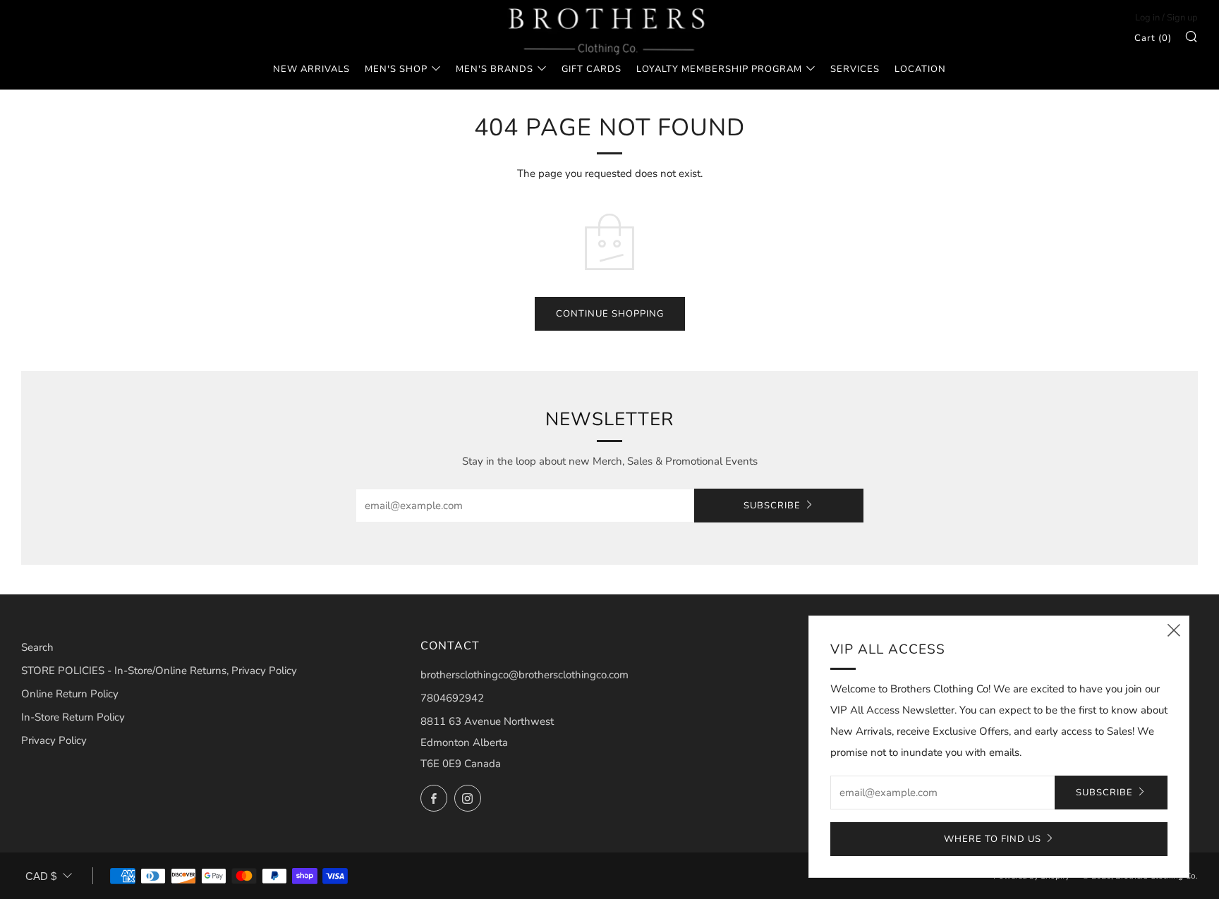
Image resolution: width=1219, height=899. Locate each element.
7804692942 (452, 698)
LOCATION (920, 69)
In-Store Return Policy (73, 717)
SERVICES (855, 69)
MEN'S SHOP (396, 69)
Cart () (1153, 38)
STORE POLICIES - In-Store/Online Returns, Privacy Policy (159, 670)
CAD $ (40, 876)
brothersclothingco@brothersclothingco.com (524, 675)
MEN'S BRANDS (494, 69)
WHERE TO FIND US (992, 839)
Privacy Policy (54, 740)
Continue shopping (610, 313)
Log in (1147, 17)
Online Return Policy (70, 694)
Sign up (1182, 17)
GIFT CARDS (591, 69)
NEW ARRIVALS (311, 69)
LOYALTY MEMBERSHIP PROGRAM (719, 69)
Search (37, 647)
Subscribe (772, 505)
